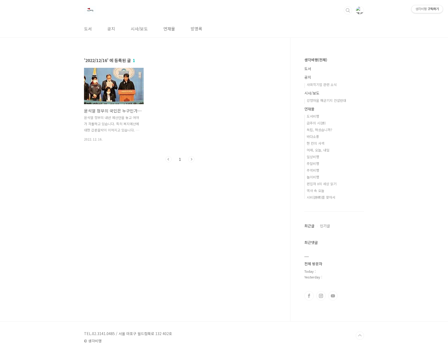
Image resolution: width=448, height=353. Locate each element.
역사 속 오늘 (315, 190)
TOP (360, 335)
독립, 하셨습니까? (319, 129)
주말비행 (313, 163)
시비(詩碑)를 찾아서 (321, 197)
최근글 (309, 225)
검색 (348, 10)
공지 (111, 28)
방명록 (196, 28)
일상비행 (313, 156)
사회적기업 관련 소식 (322, 84)
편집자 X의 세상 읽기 (322, 183)
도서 (88, 28)
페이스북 (309, 296)
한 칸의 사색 (315, 143)
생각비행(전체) (315, 59)
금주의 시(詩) (316, 123)
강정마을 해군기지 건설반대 (326, 100)
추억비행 (313, 170)
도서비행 (313, 116)
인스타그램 (321, 296)
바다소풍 (313, 136)
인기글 (325, 225)
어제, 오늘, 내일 (318, 150)
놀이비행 (313, 177)
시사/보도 (139, 28)
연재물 (169, 28)
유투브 (333, 296)
